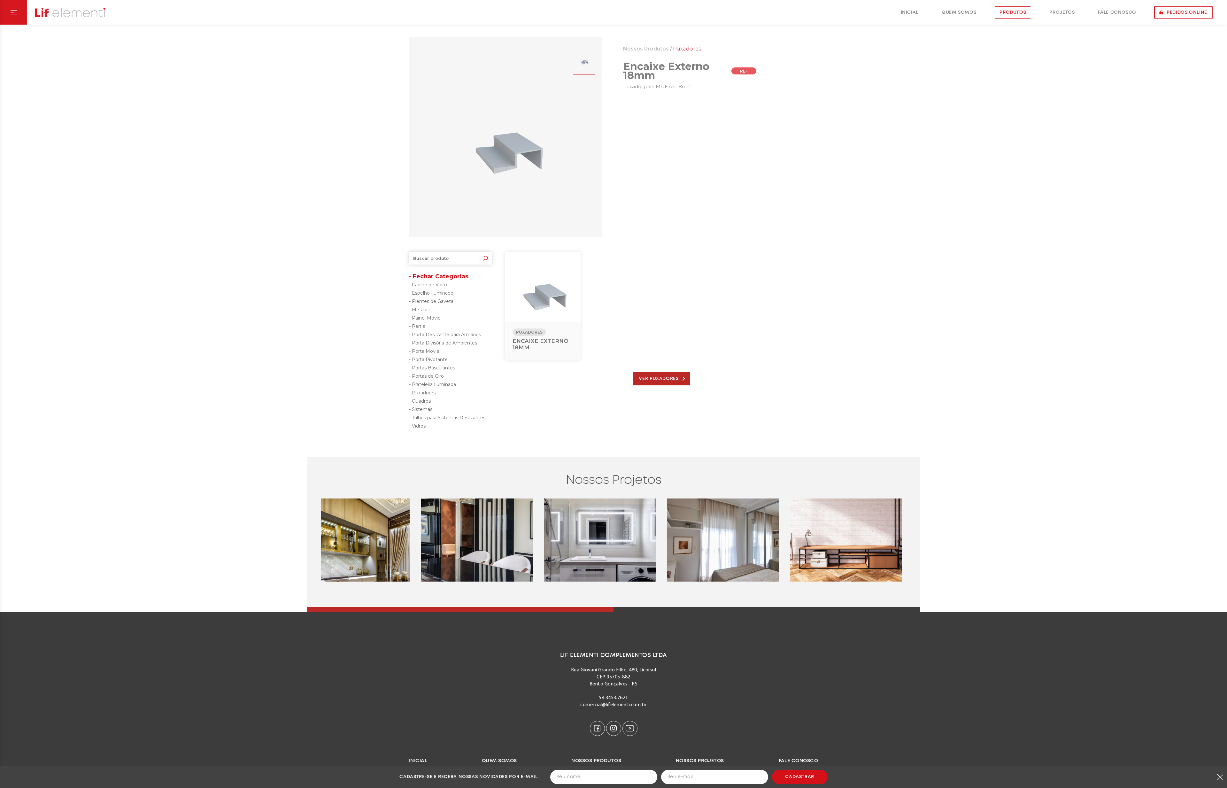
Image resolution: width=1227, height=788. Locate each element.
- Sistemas (420, 409)
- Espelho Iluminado (431, 293)
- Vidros (417, 426)
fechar (1220, 777)
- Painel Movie (425, 318)
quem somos (959, 12)
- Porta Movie (424, 351)
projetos (1062, 12)
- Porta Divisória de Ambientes (443, 343)
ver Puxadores (658, 378)
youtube (629, 728)
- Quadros (420, 401)
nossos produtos (596, 760)
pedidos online (1187, 12)
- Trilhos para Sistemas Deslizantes (447, 418)
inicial (909, 12)
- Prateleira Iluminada (432, 384)
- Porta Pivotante (428, 359)
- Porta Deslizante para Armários (445, 334)
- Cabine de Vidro (428, 285)
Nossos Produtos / (647, 49)
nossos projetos (700, 760)
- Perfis (417, 326)
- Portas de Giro (426, 376)
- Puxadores (422, 393)
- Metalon (419, 310)
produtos (1012, 12)
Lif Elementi (70, 12)
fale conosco (1117, 12)
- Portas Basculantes (432, 368)
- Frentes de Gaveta (431, 301)
